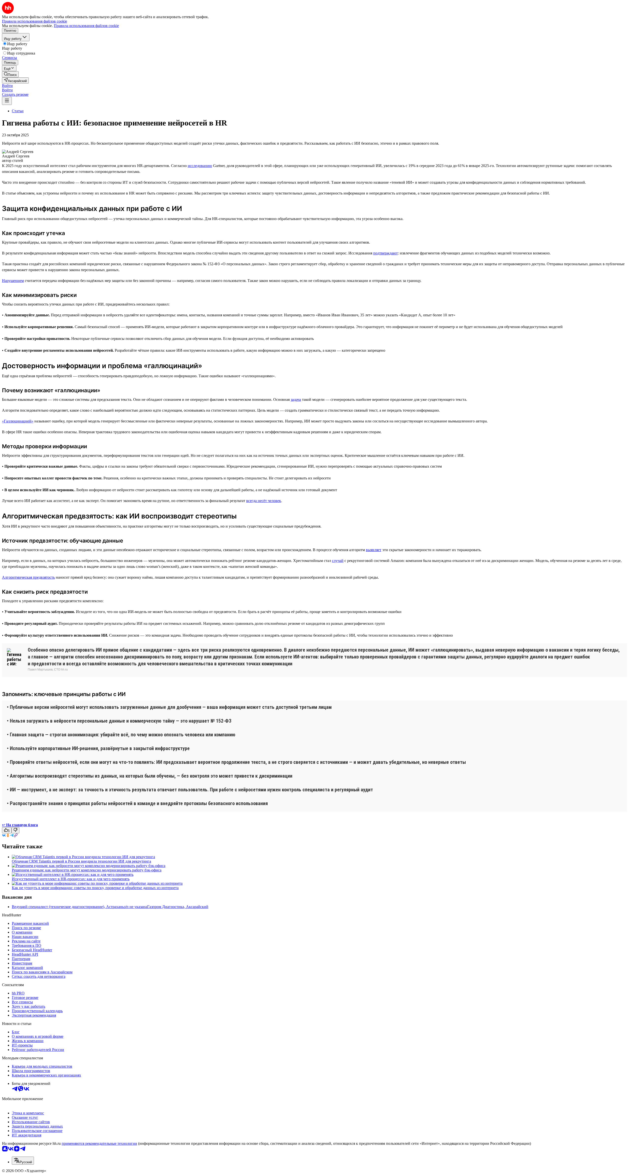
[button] (7, 86)
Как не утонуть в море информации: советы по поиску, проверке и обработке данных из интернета (95, 888)
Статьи (18, 111)
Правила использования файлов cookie (86, 26)
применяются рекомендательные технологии (99, 1143)
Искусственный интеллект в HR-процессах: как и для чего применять (70, 879)
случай (337, 561)
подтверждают (385, 253)
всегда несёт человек (263, 501)
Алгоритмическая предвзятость (28, 577)
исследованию (200, 166)
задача (296, 399)
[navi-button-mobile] (7, 101)
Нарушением (13, 281)
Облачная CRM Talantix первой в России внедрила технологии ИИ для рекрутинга (81, 861)
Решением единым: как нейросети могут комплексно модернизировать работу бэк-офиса (86, 870)
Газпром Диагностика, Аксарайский (177, 907)
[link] (10, 74)
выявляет (373, 550)
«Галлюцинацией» (17, 421)
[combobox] (23, 1161)
